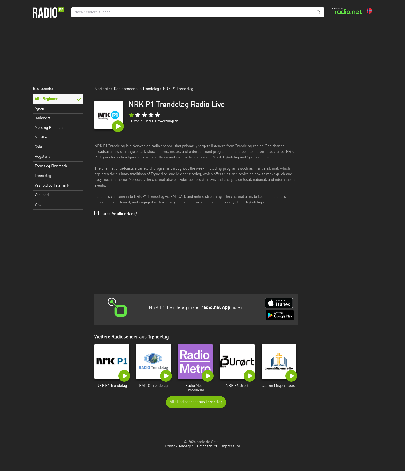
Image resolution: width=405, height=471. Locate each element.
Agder (40, 109)
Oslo (38, 147)
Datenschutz (207, 446)
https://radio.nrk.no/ (119, 214)
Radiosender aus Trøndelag (136, 89)
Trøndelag (43, 176)
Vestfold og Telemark (52, 185)
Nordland (42, 137)
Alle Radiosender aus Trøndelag (196, 402)
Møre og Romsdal (49, 128)
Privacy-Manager (179, 446)
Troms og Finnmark (51, 166)
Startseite (102, 89)
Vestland (42, 195)
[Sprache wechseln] (369, 11)
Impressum (230, 446)
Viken (39, 205)
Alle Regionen (46, 99)
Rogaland (42, 157)
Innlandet (42, 118)
